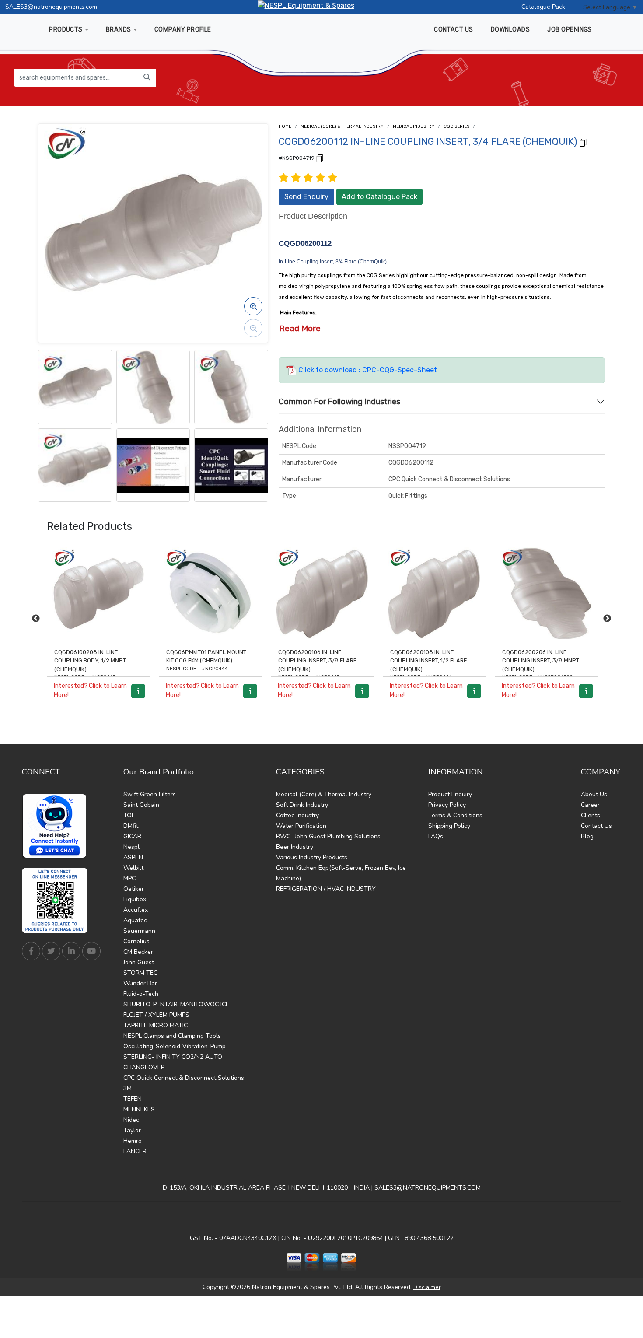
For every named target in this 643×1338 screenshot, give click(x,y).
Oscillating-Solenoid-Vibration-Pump (174, 1046)
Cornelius (136, 941)
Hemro (132, 1141)
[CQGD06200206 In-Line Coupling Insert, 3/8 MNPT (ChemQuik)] (546, 593)
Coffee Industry (297, 815)
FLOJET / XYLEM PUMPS (156, 1015)
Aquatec (135, 920)
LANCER (135, 1151)
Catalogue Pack (543, 7)
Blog (587, 836)
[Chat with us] (57, 826)
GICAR (132, 836)
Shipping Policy (449, 826)
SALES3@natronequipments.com (51, 7)
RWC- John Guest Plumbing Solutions (328, 836)
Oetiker (133, 889)
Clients (590, 815)
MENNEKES (139, 1109)
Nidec (131, 1120)
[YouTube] (91, 951)
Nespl (131, 847)
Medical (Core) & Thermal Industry (342, 126)
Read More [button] (300, 328)
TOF (129, 815)
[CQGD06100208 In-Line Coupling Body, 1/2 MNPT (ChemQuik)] (98, 593)
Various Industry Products (311, 857)
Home (285, 126)
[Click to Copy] (583, 142)
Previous (35, 618)
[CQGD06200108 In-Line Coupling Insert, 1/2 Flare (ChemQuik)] (434, 593)
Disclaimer (426, 1287)
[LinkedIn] (71, 951)
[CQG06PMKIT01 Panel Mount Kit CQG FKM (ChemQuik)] (210, 593)
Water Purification (301, 826)
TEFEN (132, 1099)
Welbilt (133, 868)
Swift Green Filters (149, 794)
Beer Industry (294, 847)
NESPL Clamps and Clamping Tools (172, 1036)
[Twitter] (51, 951)
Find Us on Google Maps (321, 1215)
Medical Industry (413, 126)
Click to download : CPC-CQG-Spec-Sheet (367, 370)
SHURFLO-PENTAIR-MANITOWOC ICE (176, 1004)
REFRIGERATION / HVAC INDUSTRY (326, 889)
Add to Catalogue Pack (379, 197)
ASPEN (133, 857)
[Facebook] (31, 951)
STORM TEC (140, 973)
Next (607, 618)
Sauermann (139, 931)
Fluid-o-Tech (140, 994)
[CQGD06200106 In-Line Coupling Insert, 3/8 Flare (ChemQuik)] (322, 593)
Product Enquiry (450, 794)
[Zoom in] (253, 306)
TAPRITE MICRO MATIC (155, 1025)
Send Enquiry (306, 197)
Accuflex (135, 910)
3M (127, 1088)
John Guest (138, 962)
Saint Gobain (141, 805)
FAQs (435, 836)
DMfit (130, 826)
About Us (594, 794)
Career (590, 805)
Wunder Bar (140, 983)
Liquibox (134, 899)
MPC (129, 878)
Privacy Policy (447, 805)
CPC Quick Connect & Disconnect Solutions (183, 1078)
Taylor (132, 1130)
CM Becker (138, 952)
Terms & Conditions (455, 815)
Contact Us (596, 826)
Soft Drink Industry (302, 805)
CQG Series (456, 126)
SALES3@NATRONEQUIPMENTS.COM (427, 1188)
